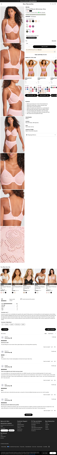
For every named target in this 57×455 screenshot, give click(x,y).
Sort (46, 333)
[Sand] (36, 22)
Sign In (2, 434)
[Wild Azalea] (30, 27)
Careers (46, 422)
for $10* (28, 1)
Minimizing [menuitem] (17, 324)
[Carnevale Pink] (33, 32)
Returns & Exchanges (20, 426)
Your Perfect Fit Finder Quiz (35, 422)
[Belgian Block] (27, 27)
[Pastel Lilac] (30, 32)
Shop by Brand (19, 430)
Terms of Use (34, 446)
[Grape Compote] (33, 27)
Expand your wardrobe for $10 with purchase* (35, 14)
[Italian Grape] (27, 22)
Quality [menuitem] (23, 324)
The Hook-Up (33, 430)
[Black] (33, 22)
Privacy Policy (22, 446)
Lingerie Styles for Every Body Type (36, 427)
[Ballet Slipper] (39, 22)
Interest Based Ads (28, 446)
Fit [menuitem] (2, 324)
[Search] (51, 4)
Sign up (11, 430)
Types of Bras (33, 426)
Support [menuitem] (11, 324)
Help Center (19, 422)
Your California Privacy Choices (14, 446)
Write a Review (51, 330)
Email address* (3, 428)
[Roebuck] (30, 22)
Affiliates (46, 426)
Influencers (47, 429)
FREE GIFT (40, 49)
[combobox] (41, 43)
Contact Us (19, 427)
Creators (46, 427)
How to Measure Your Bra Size (36, 429)
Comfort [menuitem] (6, 324)
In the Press (47, 424)
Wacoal (28, 7)
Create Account (3, 436)
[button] (1, 4)
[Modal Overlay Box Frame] (34, 37)
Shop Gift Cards (19, 429)
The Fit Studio (33, 424)
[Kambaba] (27, 32)
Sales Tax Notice (39, 446)
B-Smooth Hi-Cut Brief (42, 79)
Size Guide (54, 40)
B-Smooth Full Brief (28, 79)
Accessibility (45, 446)
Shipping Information (20, 424)
